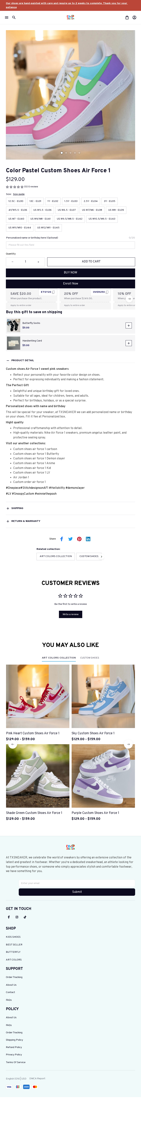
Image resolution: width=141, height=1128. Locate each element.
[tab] (62, 153)
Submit (77, 892)
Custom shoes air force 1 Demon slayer (39, 458)
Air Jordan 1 (21, 477)
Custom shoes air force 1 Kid (32, 468)
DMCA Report (37, 1078)
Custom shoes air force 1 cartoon (35, 449)
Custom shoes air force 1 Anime (34, 463)
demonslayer (76, 488)
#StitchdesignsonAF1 (34, 488)
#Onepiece (13, 488)
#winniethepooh (46, 494)
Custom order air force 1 (29, 482)
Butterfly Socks (31, 323)
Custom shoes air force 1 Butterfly (36, 454)
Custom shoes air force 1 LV (31, 473)
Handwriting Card (32, 340)
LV (9, 494)
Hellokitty (58, 488)
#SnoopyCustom (23, 494)
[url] (70, 5)
